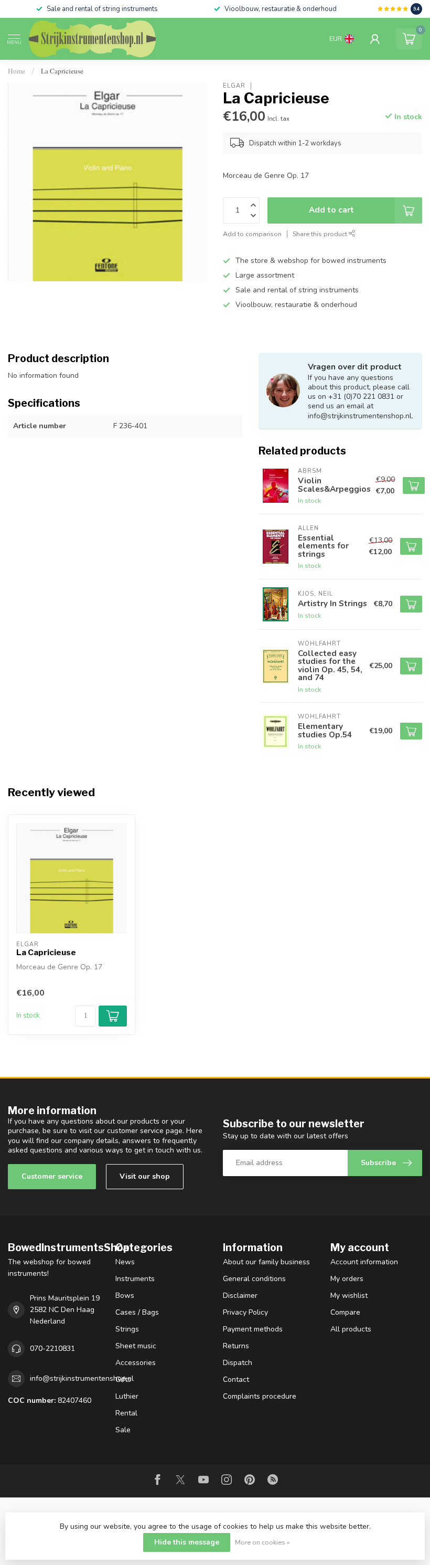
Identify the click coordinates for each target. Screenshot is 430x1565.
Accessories (135, 1363)
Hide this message (186, 1542)
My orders (346, 1279)
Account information (364, 1262)
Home (16, 71)
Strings (127, 1329)
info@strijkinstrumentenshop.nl (82, 1378)
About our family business (266, 1262)
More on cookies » (262, 1542)
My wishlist (349, 1295)
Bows (124, 1295)
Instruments (135, 1279)
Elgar (234, 86)
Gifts (123, 1379)
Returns (236, 1346)
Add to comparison (252, 233)
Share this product (321, 233)
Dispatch (237, 1363)
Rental (126, 1413)
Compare (345, 1312)
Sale (123, 1430)
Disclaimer (240, 1295)
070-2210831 (52, 1348)
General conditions (254, 1279)
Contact (236, 1379)
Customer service (52, 1176)
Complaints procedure (259, 1396)
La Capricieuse (62, 71)
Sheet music (135, 1346)
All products (350, 1329)
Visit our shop (145, 1176)
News (125, 1262)
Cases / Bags (137, 1312)
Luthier (126, 1396)
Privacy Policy (245, 1312)
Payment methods (253, 1329)
